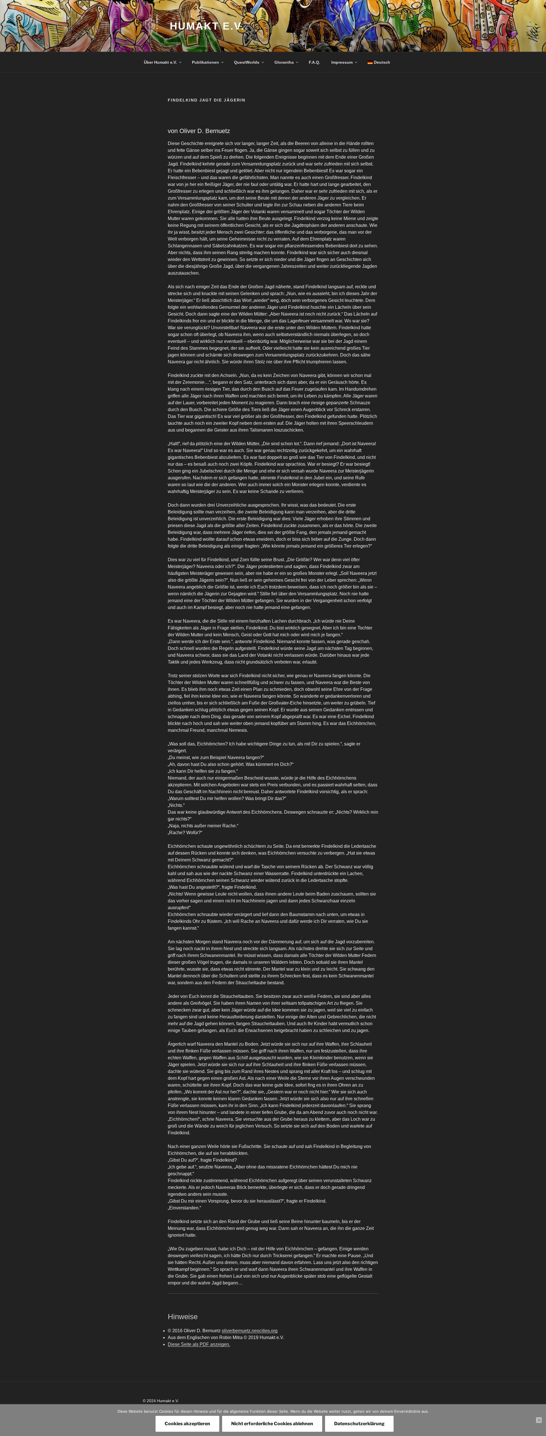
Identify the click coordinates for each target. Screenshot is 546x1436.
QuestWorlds (246, 62)
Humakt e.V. (207, 26)
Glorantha (284, 62)
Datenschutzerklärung (359, 1423)
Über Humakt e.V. (160, 62)
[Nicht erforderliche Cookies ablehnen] (539, 1420)
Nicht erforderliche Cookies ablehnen (272, 1423)
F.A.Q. (314, 62)
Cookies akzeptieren (187, 1423)
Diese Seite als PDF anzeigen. (199, 1344)
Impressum (342, 62)
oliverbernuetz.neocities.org (250, 1330)
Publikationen (205, 62)
